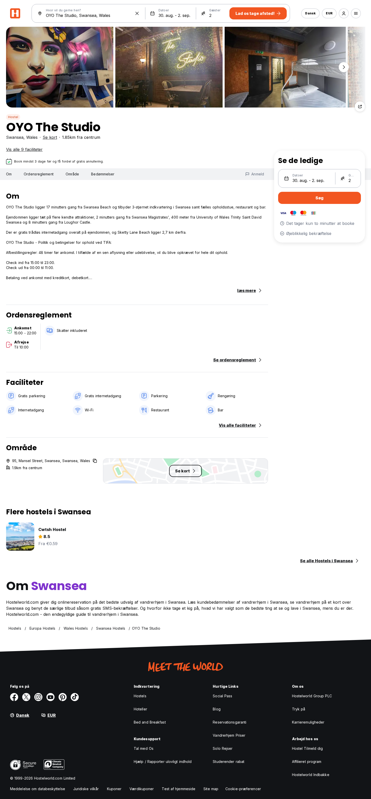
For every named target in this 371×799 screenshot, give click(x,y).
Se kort (50, 137)
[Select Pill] (344, 13)
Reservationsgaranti (229, 722)
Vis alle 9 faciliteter (24, 149)
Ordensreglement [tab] (39, 174)
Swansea (14, 137)
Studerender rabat (228, 761)
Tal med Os (143, 748)
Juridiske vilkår (86, 789)
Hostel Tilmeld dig (307, 748)
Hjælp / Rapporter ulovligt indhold (163, 761)
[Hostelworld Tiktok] (75, 697)
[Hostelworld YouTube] (50, 697)
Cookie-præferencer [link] (243, 789)
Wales (32, 137)
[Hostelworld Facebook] (14, 697)
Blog (216, 709)
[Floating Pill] (344, 67)
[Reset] (137, 13)
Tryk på (298, 709)
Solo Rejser (222, 748)
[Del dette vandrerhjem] (360, 106)
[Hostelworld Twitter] (26, 697)
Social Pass (222, 696)
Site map (210, 789)
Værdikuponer (141, 789)
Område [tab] (72, 174)
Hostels (140, 696)
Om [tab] (9, 174)
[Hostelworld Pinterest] (63, 697)
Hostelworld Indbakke (310, 775)
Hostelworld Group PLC (312, 696)
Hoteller (140, 709)
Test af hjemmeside (178, 789)
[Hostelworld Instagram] (38, 697)
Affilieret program (307, 761)
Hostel (13, 117)
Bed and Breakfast (150, 722)
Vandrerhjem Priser (229, 735)
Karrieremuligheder (308, 722)
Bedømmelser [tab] (102, 174)
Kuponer (114, 789)
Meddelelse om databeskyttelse (37, 789)
